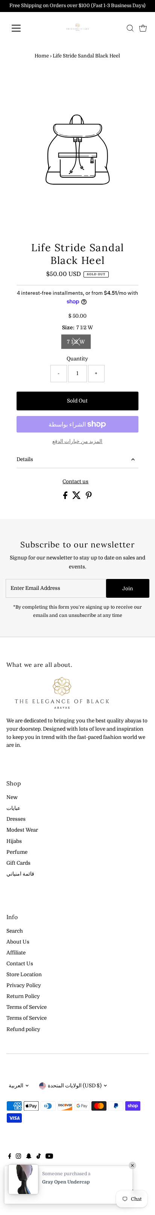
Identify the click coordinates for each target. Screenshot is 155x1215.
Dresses (16, 819)
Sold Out (77, 401)
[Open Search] (130, 28)
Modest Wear (22, 830)
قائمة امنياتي (20, 874)
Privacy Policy (23, 985)
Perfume (16, 852)
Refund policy (23, 1029)
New (12, 797)
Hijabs (14, 841)
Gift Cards (18, 863)
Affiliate (16, 953)
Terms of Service (26, 1007)
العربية (16, 1085)
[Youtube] (49, 1157)
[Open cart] (143, 28)
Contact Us (19, 963)
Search (14, 931)
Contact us (75, 481)
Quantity (77, 359)
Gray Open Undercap (66, 1182)
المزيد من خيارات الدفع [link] (77, 441)
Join (127, 588)
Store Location (24, 974)
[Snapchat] (28, 1157)
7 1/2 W (79, 343)
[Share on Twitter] (77, 497)
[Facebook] (9, 1157)
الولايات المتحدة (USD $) (75, 1085)
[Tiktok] (39, 1157)
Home (42, 56)
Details (25, 459)
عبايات (13, 808)
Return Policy (23, 996)
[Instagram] (18, 1157)
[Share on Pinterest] (89, 497)
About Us (17, 942)
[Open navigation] (23, 28)
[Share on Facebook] (65, 497)
